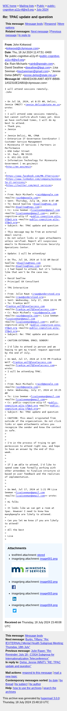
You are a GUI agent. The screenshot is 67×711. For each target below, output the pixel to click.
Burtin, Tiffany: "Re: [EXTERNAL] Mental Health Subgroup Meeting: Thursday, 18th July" (34, 643)
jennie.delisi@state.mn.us (40, 75)
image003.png (49, 593)
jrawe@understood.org (46, 294)
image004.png (49, 605)
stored (41, 554)
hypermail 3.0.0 (50, 698)
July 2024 (42, 9)
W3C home (9, 5)
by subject (21, 684)
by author (35, 684)
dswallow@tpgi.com (37, 67)
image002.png (49, 581)
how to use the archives (27, 688)
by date (53, 680)
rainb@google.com (41, 63)
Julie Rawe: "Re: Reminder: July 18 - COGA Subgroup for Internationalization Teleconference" (29, 654)
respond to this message (37, 672)
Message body (34, 23)
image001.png (49, 558)
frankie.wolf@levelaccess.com (25, 306)
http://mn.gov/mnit (18, 166)
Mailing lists (26, 5)
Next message (39, 31)
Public (40, 5)
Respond (50, 23)
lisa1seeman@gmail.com (32, 71)
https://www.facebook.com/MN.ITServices (32, 176)
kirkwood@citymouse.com (22, 48)
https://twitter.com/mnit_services (29, 185)
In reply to (24, 35)
